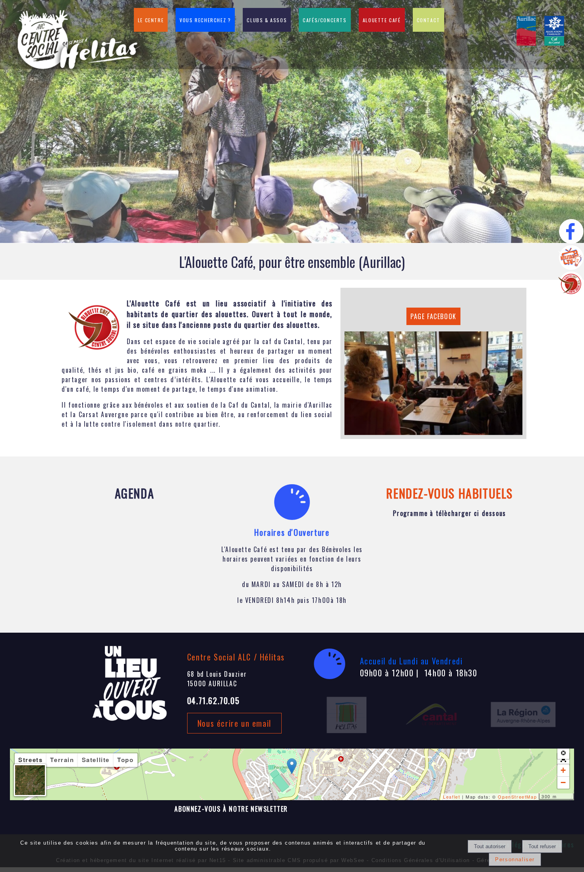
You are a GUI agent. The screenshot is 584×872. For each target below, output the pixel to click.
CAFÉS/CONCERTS (324, 20)
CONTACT (428, 20)
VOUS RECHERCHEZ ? (205, 20)
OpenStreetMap (517, 796)
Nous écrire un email (234, 723)
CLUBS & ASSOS (267, 20)
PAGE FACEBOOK (433, 316)
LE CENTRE (151, 20)
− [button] (564, 782)
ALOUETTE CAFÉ (382, 20)
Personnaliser (515, 859)
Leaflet (451, 796)
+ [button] (564, 770)
